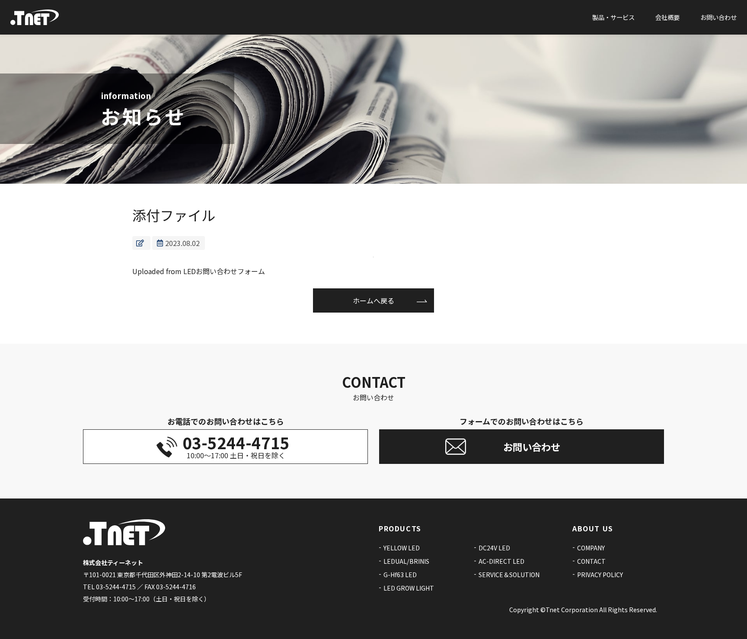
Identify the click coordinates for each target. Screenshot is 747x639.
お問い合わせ (718, 17)
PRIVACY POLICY (600, 574)
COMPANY (591, 547)
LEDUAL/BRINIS (406, 561)
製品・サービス (613, 17)
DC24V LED (494, 547)
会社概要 (667, 17)
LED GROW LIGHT (408, 588)
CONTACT (591, 561)
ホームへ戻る (373, 300)
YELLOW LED (401, 547)
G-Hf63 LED (400, 574)
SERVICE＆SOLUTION (509, 574)
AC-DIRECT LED (501, 561)
